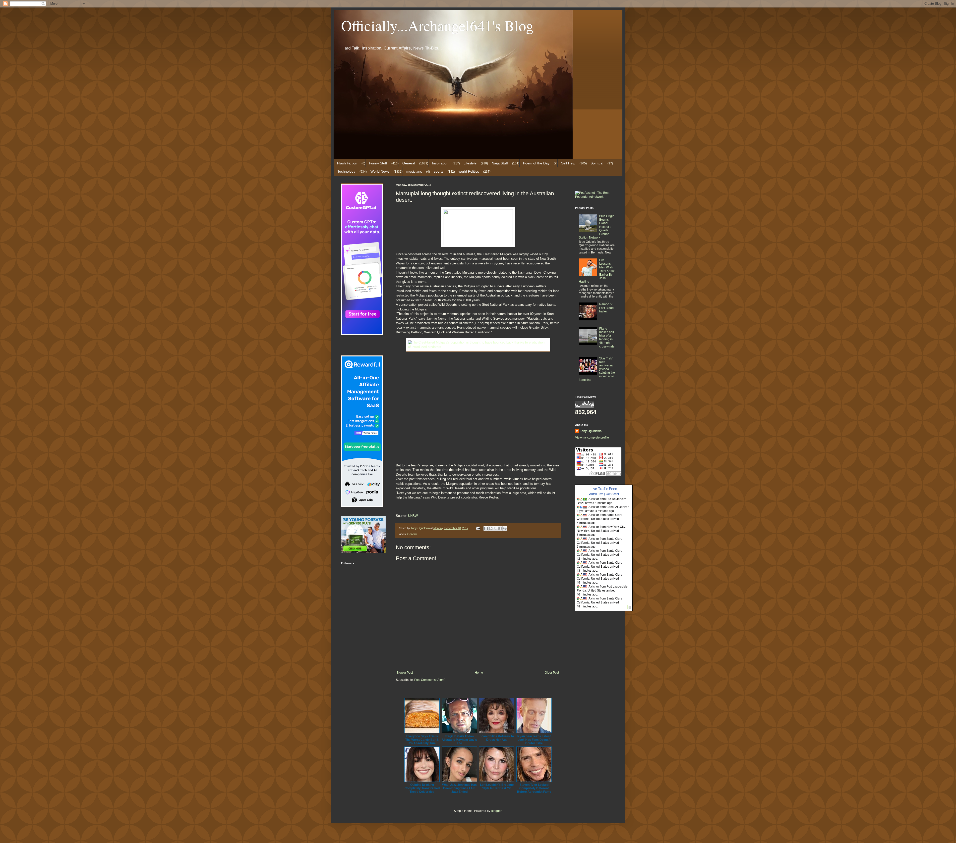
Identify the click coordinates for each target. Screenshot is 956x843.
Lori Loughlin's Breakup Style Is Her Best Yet (497, 786)
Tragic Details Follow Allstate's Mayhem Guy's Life (459, 740)
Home (479, 672)
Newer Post (405, 672)
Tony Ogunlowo (590, 431)
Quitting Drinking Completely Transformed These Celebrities (422, 788)
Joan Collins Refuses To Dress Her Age (497, 738)
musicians (414, 171)
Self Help (568, 163)
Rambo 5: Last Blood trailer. (606, 307)
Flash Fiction (347, 163)
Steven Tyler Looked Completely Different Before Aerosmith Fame (534, 788)
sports (438, 171)
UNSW (413, 516)
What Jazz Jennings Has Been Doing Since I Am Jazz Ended (459, 788)
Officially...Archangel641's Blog (437, 25)
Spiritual (597, 163)
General (408, 163)
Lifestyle (470, 163)
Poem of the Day (536, 163)
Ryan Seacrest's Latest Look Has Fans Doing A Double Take (534, 740)
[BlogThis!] (490, 528)
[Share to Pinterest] (504, 528)
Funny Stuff (378, 163)
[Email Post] (478, 528)
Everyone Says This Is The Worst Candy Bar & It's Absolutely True (422, 740)
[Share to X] (495, 528)
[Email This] (485, 528)
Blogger (496, 811)
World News (379, 171)
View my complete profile (592, 437)
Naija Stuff (500, 163)
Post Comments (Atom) (429, 680)
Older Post (552, 672)
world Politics (469, 171)
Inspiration (440, 163)
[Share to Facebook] (500, 528)
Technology (346, 171)
